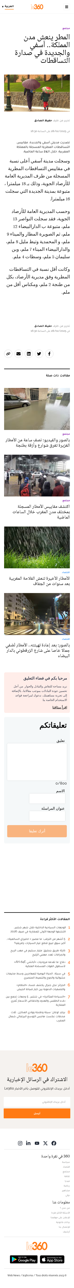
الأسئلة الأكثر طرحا (60, 1212)
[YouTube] (37, 1143)
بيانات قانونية (63, 1222)
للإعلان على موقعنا (60, 1217)
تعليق (61, 740)
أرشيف (66, 1231)
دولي (67, 1195)
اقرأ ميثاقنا (59, 707)
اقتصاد (66, 1166)
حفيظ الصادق (43, 120)
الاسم (60, 791)
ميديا (67, 1180)
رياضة (67, 1185)
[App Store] (52, 1259)
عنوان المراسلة (53, 808)
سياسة (66, 1162)
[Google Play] (24, 1259)
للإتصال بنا (64, 1226)
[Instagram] (20, 1143)
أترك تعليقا (37, 831)
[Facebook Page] (53, 1143)
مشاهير (66, 1190)
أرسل (37, 1113)
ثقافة (67, 1176)
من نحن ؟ (65, 1207)
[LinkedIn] (28, 1143)
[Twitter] (45, 1143)
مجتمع (66, 28)
